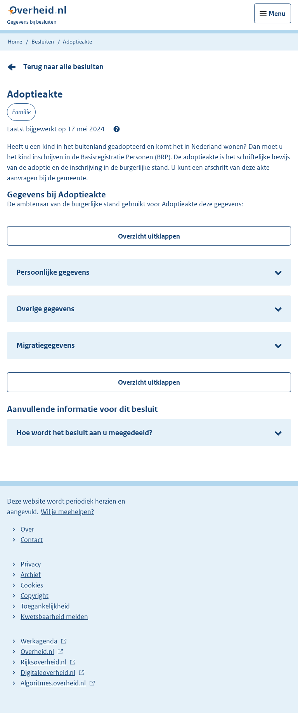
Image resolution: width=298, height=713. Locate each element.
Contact (32, 539)
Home (15, 41)
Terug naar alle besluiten (63, 66)
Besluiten (42, 41)
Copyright (35, 595)
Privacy (31, 564)
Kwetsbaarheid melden (54, 616)
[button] (116, 129)
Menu (277, 13)
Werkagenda (41, 641)
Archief (31, 574)
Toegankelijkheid (45, 606)
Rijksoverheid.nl (45, 662)
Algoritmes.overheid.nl (55, 683)
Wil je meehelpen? (67, 511)
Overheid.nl (39, 652)
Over (27, 529)
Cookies (32, 585)
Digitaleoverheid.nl (50, 673)
